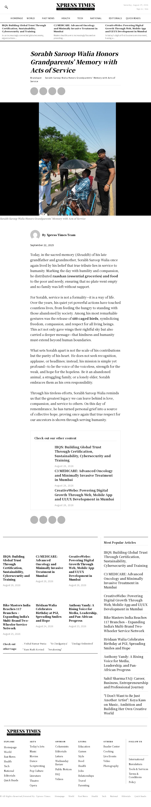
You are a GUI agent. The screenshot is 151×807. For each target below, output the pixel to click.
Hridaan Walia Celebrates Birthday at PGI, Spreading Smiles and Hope (49, 612)
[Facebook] (34, 91)
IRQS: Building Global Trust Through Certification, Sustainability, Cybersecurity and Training (24, 28)
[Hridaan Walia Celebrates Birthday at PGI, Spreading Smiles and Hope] (50, 595)
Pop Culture (36, 770)
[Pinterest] (52, 91)
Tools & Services (138, 769)
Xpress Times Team (61, 235)
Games (82, 751)
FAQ (57, 774)
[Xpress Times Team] (36, 235)
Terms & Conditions (135, 775)
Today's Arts (37, 746)
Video (106, 761)
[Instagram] (131, 752)
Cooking (108, 751)
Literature (35, 775)
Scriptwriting (37, 765)
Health (82, 765)
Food (81, 761)
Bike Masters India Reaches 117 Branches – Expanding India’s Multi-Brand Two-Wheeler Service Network (16, 616)
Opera (33, 785)
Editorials (60, 751)
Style (81, 756)
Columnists (61, 746)
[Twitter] (43, 91)
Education (84, 746)
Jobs (81, 770)
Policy (132, 782)
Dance (33, 761)
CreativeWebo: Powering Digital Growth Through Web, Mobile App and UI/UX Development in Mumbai (126, 28)
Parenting (83, 785)
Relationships (86, 775)
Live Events (109, 756)
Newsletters (135, 764)
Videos (59, 779)
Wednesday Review (62, 762)
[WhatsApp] (61, 91)
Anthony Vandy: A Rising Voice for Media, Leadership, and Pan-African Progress (83, 612)
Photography (111, 765)
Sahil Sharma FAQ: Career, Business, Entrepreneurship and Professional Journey (126, 682)
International (136, 759)
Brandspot (36, 77)
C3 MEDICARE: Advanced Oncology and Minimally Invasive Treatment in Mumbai (76, 28)
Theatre (34, 780)
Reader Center (111, 746)
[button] (6, 7)
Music (33, 751)
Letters (59, 756)
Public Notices (63, 769)
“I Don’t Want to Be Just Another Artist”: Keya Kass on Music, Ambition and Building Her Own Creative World (125, 704)
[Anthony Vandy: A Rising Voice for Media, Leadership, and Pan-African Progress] (83, 595)
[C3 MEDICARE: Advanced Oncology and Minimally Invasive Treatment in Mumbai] (42, 475)
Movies (34, 756)
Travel (82, 780)
